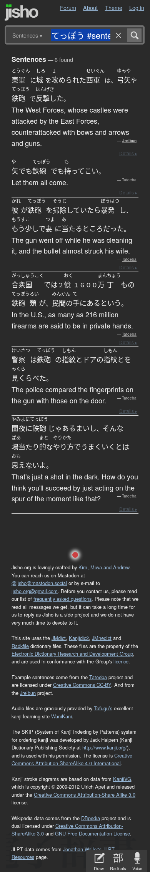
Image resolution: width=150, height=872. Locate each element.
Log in (136, 7)
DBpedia (90, 818)
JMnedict (102, 638)
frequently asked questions (62, 598)
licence (120, 661)
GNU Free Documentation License (92, 833)
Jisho (21, 12)
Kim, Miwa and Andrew (103, 567)
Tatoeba (129, 179)
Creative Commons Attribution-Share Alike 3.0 (84, 794)
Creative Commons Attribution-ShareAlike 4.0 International (72, 759)
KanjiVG (122, 778)
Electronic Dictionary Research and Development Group (72, 653)
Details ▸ (128, 153)
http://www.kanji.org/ (104, 747)
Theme (113, 7)
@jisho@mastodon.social (39, 583)
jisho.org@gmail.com (35, 591)
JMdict (59, 638)
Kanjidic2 (79, 638)
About (90, 7)
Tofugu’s (103, 708)
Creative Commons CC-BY (82, 684)
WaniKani (61, 716)
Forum (68, 7)
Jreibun (129, 140)
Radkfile (20, 646)
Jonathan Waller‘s (82, 849)
